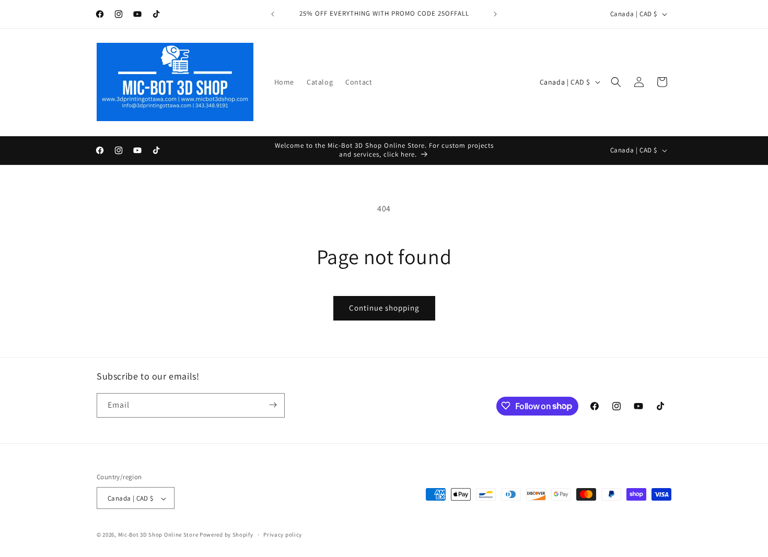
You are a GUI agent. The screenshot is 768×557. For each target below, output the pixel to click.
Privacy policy (282, 534)
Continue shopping (384, 308)
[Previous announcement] (272, 14)
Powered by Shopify (226, 535)
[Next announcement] (495, 14)
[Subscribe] (272, 405)
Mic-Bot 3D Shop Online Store (158, 535)
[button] (615, 81)
